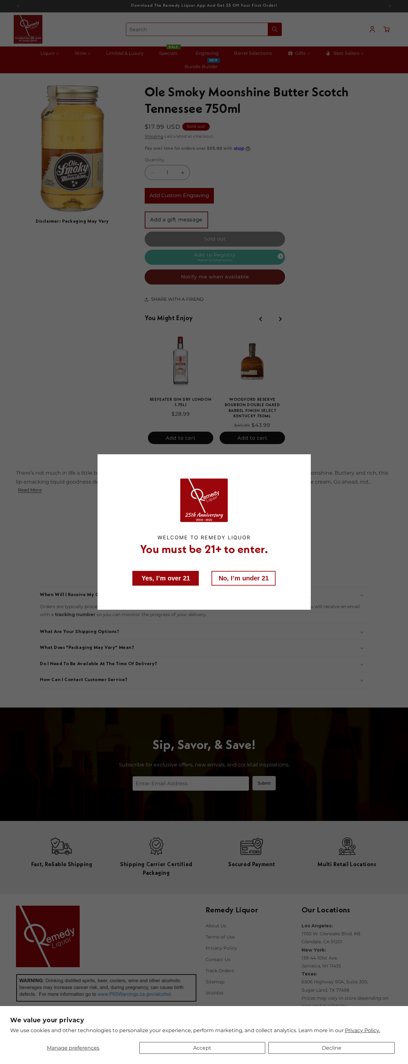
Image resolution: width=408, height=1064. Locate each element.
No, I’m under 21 (244, 578)
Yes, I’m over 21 (166, 578)
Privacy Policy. (362, 1030)
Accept (202, 1048)
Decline (331, 1048)
